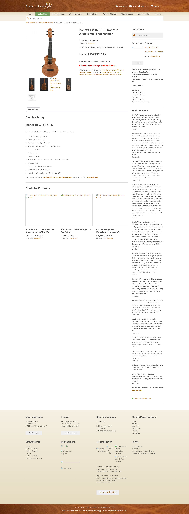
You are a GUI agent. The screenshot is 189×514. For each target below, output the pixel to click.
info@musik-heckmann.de (154, 52)
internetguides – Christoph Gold (143, 451)
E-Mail (134, 6)
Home (30, 14)
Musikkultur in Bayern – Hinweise (143, 453)
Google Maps (155, 56)
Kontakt (158, 14)
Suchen (29, 18)
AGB (98, 424)
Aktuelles (135, 424)
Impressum (136, 433)
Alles (103, 70)
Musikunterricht (144, 14)
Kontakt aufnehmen (108, 66)
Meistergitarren (58, 14)
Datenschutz (136, 428)
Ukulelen (89, 72)
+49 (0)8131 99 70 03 (71, 424)
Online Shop (42, 14)
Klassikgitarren (93, 14)
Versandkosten (91, 43)
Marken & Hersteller (48, 22)
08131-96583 (123, 6)
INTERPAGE (136, 449)
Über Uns (135, 426)
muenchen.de (137, 390)
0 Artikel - (158, 6)
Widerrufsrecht (101, 428)
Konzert (113, 70)
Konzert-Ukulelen (109, 75)
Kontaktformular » (70, 433)
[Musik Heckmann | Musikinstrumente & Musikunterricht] (39, 6)
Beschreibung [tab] (33, 109)
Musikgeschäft (127, 14)
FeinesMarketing (137, 446)
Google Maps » (34, 433)
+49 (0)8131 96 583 (151, 47)
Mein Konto (144, 6)
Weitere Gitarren (109, 14)
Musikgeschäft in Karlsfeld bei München (57, 177)
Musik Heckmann (30, 22)
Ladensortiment (92, 177)
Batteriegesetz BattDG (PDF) (106, 431)
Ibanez (108, 70)
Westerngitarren (75, 14)
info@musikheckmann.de (70, 426)
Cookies (134, 431)
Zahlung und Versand (103, 426)
